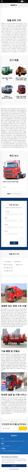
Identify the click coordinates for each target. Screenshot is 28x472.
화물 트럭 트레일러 (8, 264)
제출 (14, 243)
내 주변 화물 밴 (7, 261)
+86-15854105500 (5, 446)
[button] (8, 193)
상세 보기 (7, 70)
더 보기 (4, 187)
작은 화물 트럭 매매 (8, 270)
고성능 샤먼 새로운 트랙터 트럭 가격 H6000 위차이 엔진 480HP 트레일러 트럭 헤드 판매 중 (21, 97)
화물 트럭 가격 (19, 264)
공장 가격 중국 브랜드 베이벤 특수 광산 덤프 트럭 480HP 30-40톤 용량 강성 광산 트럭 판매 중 (21, 79)
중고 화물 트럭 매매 (8, 267)
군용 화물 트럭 (17, 261)
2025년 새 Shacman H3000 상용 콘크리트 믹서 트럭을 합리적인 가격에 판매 (7, 97)
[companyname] (14, 5)
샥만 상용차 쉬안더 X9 (7, 78)
